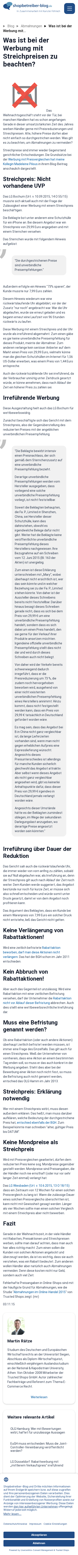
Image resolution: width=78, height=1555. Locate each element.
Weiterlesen (39, 1397)
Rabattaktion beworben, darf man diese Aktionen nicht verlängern (31, 952)
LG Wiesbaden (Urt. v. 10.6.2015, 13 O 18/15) (39, 1185)
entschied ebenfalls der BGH (36, 1122)
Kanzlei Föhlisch (51, 11)
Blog (10, 26)
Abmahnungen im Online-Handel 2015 (40, 1292)
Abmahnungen (31, 26)
